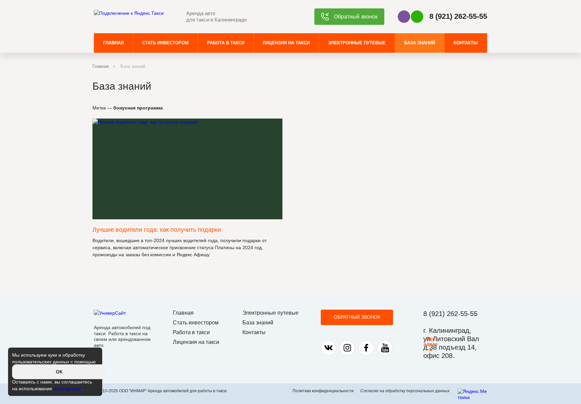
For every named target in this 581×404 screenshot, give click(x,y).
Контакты (466, 42)
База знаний (419, 42)
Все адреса (431, 343)
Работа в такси (225, 42)
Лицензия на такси (286, 42)
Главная (113, 42)
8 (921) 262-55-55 (458, 16)
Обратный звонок (357, 317)
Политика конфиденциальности (323, 391)
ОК (59, 371)
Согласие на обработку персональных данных (405, 391)
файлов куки (67, 388)
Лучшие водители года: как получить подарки (156, 229)
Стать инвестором (165, 42)
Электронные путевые (357, 42)
